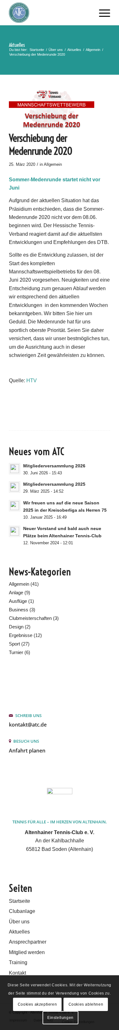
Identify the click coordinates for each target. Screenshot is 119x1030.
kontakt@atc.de (28, 724)
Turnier (16, 652)
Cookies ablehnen (86, 1004)
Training (18, 962)
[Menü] (101, 12)
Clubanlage (22, 911)
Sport (14, 643)
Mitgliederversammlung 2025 (54, 484)
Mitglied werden (27, 952)
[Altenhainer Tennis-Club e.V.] (49, 12)
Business (18, 609)
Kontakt (17, 973)
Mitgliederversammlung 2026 (54, 466)
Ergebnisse (20, 635)
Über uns (19, 921)
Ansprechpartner (27, 942)
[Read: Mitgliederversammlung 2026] (14, 468)
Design (16, 626)
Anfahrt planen (27, 750)
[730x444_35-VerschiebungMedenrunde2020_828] (51, 109)
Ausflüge (18, 601)
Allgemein (53, 164)
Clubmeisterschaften (30, 618)
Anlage (16, 592)
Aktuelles (17, 45)
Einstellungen (60, 1017)
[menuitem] (101, 12)
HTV (31, 380)
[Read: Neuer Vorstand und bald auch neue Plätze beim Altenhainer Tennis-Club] (14, 531)
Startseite (19, 901)
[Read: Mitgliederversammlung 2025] (14, 487)
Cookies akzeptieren (37, 1004)
